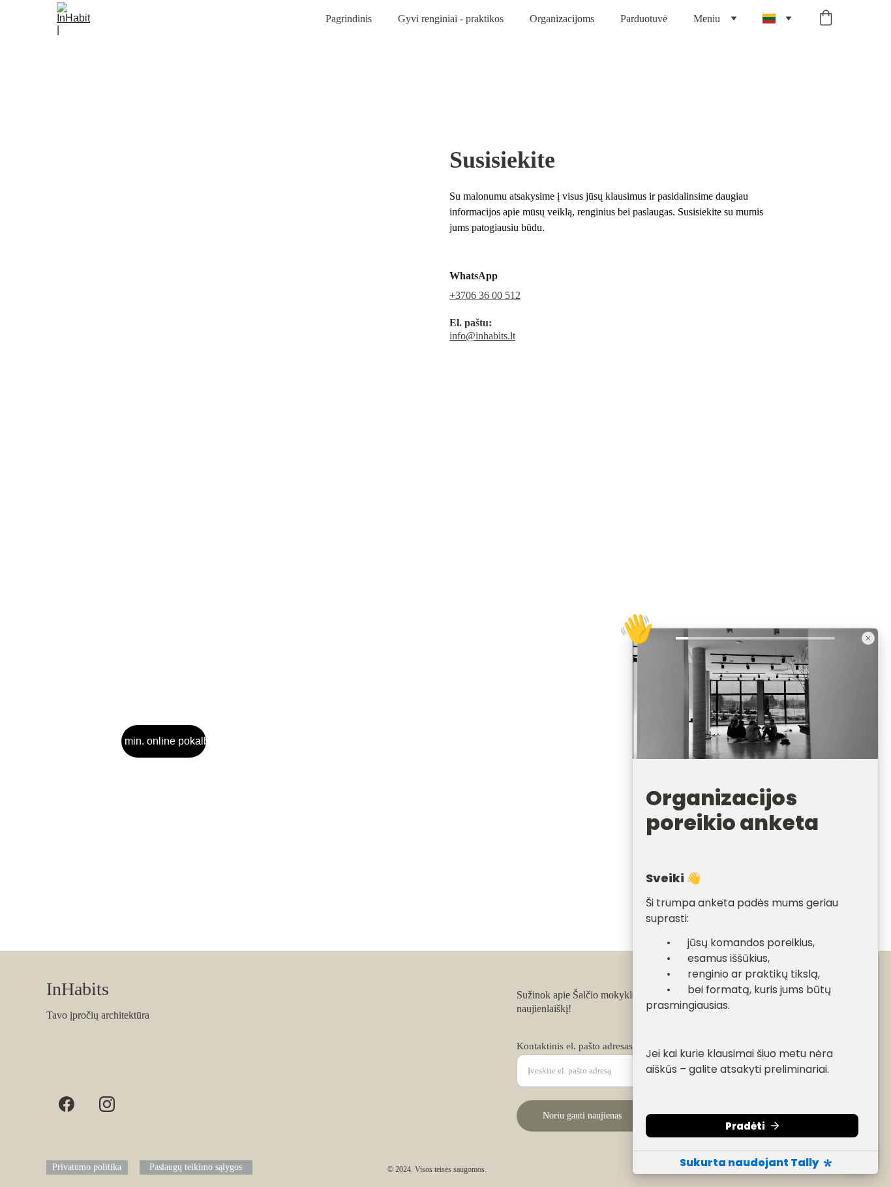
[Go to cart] (825, 19)
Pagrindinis (348, 18)
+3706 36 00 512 (485, 295)
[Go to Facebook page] (66, 1104)
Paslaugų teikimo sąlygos (195, 1167)
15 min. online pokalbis (163, 741)
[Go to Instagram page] (107, 1104)
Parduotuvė (643, 18)
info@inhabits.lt (482, 335)
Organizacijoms (562, 18)
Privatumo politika (86, 1167)
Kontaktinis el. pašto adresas (575, 1046)
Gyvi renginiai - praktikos (451, 18)
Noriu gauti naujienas (582, 1115)
